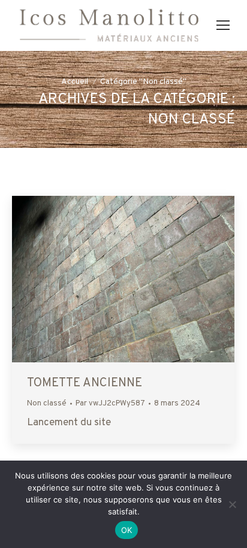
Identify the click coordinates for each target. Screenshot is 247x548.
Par (110, 403)
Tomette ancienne (84, 383)
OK (126, 530)
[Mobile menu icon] (223, 25)
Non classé (47, 403)
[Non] (232, 504)
